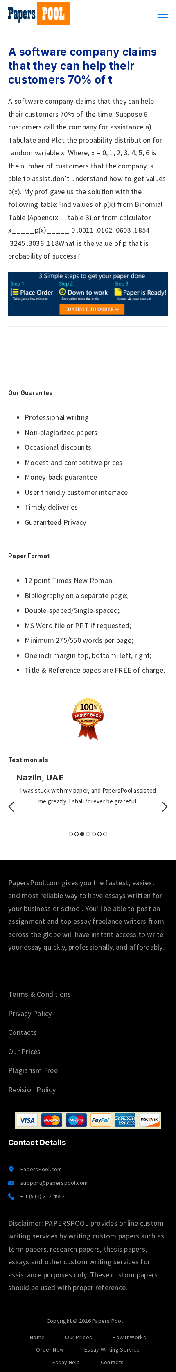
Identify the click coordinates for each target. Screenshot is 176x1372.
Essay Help (66, 1362)
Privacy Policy (30, 1013)
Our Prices (24, 1051)
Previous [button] (11, 806)
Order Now (50, 1349)
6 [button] (99, 834)
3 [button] (82, 834)
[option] (88, 789)
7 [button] (105, 834)
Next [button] (165, 806)
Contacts (22, 1032)
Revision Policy (32, 1089)
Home (37, 1337)
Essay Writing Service (112, 1349)
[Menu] (163, 14)
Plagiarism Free (33, 1070)
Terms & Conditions (39, 994)
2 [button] (76, 834)
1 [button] (71, 834)
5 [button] (94, 834)
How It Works (129, 1337)
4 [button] (88, 834)
